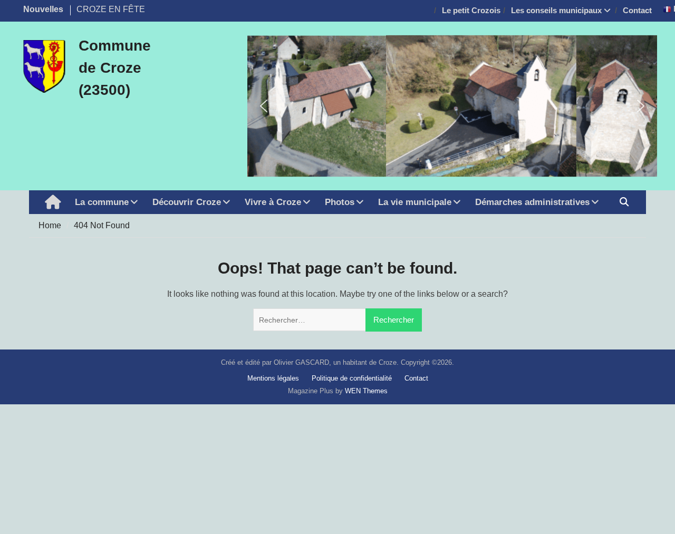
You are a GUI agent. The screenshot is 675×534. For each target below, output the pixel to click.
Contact (637, 10)
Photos (339, 202)
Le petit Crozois (471, 10)
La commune (102, 202)
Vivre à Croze (273, 202)
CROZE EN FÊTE (110, 9)
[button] (263, 106)
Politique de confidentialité (352, 378)
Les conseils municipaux (556, 10)
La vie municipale (414, 202)
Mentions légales (273, 378)
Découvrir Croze (186, 202)
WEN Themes (366, 391)
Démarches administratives (532, 202)
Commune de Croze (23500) (115, 67)
